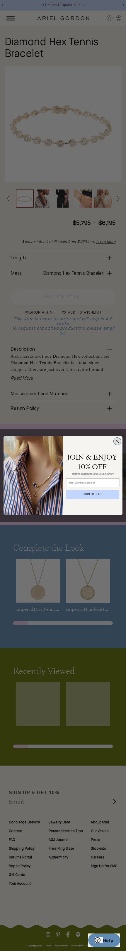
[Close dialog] (117, 441)
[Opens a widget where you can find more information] (104, 940)
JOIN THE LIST (93, 494)
